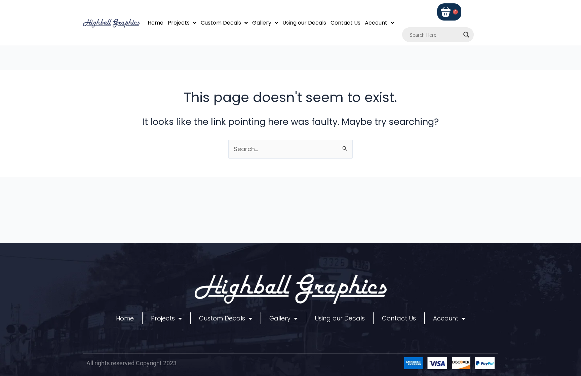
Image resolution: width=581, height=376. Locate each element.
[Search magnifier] (466, 34)
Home (155, 23)
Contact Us (345, 23)
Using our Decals (304, 23)
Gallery (261, 23)
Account (376, 23)
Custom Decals (221, 23)
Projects (179, 23)
